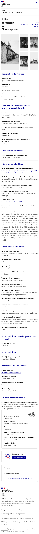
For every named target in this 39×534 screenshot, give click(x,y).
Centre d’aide (29, 522)
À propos (28, 518)
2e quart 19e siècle (14, 173)
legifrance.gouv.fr (6, 514)
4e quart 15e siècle (18, 171)
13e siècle (4, 171)
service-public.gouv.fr (19, 510)
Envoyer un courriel (19, 457)
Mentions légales (5, 528)
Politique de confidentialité (18, 528)
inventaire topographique (10, 372)
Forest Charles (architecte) (10, 202)
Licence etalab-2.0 (11, 531)
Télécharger (24, 24)
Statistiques (18, 522)
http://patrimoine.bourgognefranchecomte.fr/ (18, 478)
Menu (36, 2)
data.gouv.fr (20, 514)
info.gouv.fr (5, 510)
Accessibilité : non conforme (8, 518)
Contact (21, 518)
